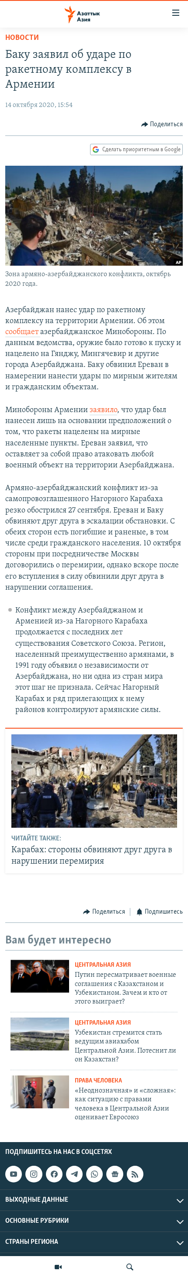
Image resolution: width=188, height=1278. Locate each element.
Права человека (98, 1081)
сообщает (22, 332)
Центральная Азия (103, 965)
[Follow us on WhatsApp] (94, 1174)
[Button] (162, 124)
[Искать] (130, 1267)
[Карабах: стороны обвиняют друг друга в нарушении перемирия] (94, 781)
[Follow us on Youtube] (13, 1174)
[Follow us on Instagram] (33, 1174)
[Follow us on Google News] (114, 1174)
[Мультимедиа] (58, 1267)
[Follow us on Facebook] (54, 1174)
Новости (22, 38)
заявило (103, 410)
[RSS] (135, 1174)
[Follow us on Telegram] (74, 1174)
